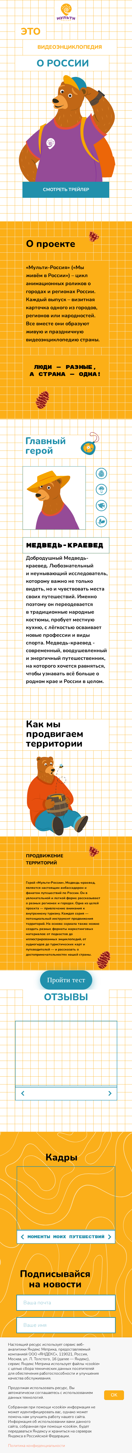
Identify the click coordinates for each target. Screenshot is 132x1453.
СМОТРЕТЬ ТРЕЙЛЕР (66, 190)
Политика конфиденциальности (36, 1445)
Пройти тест (66, 980)
